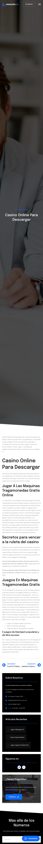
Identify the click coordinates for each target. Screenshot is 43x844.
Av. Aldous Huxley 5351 (15, 696)
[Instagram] (23, 767)
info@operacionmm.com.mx (17, 700)
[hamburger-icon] (39, 4)
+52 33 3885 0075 (14, 704)
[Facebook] (19, 767)
